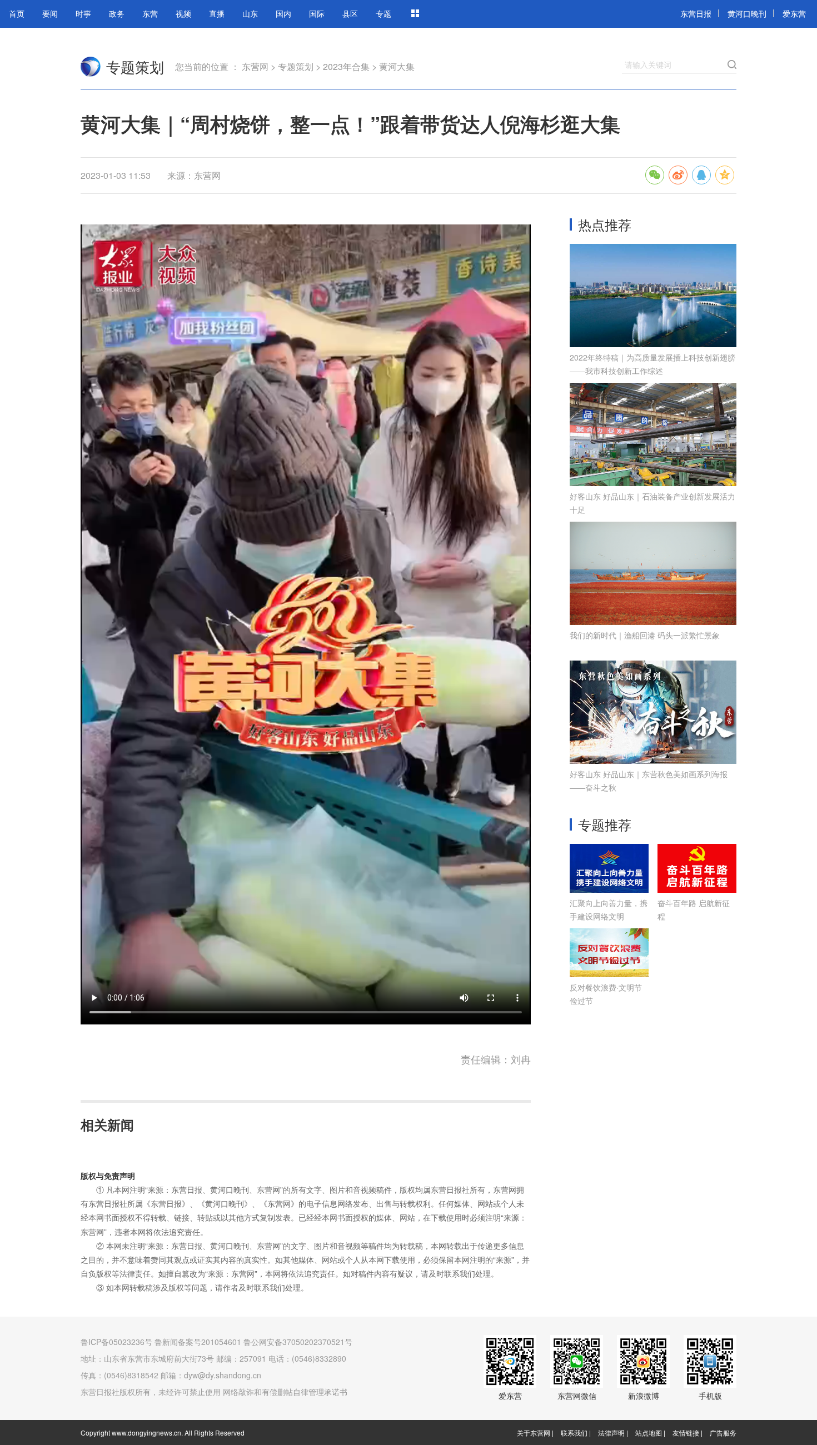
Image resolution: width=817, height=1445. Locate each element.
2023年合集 (346, 66)
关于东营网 (533, 1432)
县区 (350, 13)
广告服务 (723, 1432)
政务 (116, 13)
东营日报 (695, 13)
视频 (183, 13)
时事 (83, 13)
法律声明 (611, 1432)
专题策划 (135, 66)
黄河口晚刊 (747, 13)
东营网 (91, 67)
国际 (317, 13)
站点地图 (648, 1432)
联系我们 (574, 1432)
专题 (383, 13)
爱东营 (794, 13)
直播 (217, 13)
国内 (283, 13)
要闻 (50, 13)
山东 (250, 13)
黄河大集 (397, 66)
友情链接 (685, 1432)
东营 (150, 13)
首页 (16, 13)
